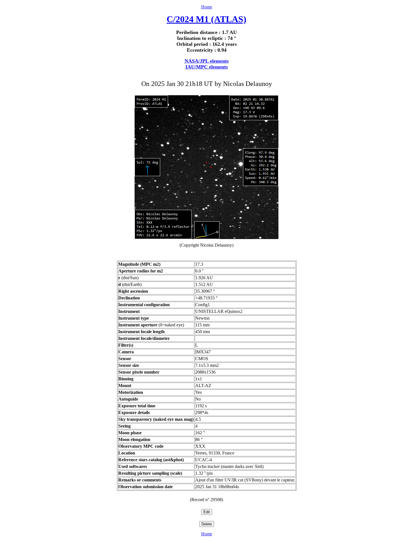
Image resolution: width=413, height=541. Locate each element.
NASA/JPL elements (207, 61)
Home (206, 6)
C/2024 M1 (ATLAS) (206, 19)
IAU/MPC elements (206, 67)
